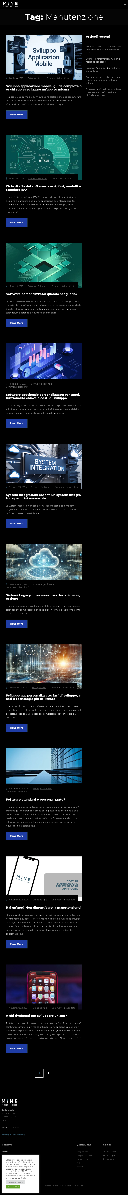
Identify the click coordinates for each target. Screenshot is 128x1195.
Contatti (79, 1167)
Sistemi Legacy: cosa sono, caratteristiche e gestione (43, 596)
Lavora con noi (82, 1159)
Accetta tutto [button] (13, 1186)
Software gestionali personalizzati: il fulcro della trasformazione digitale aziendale (104, 92)
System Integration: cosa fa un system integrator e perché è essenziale (43, 496)
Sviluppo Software (37, 178)
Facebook (111, 1152)
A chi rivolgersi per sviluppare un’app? (36, 1016)
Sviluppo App (35, 78)
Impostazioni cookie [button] (15, 1182)
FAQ (78, 1163)
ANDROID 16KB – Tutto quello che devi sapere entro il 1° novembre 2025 (103, 49)
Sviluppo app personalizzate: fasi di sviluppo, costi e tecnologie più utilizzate (43, 697)
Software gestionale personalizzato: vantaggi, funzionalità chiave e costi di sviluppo (43, 396)
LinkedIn (111, 1159)
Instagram (111, 1155)
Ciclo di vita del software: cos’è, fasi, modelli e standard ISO (43, 188)
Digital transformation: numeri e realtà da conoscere (103, 60)
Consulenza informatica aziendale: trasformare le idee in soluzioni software (104, 80)
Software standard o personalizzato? (35, 799)
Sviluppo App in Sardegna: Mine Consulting (103, 69)
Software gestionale (41, 384)
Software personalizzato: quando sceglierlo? (41, 294)
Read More (16, 114)
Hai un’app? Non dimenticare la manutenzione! (43, 907)
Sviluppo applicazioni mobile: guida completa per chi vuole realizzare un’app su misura (44, 87)
